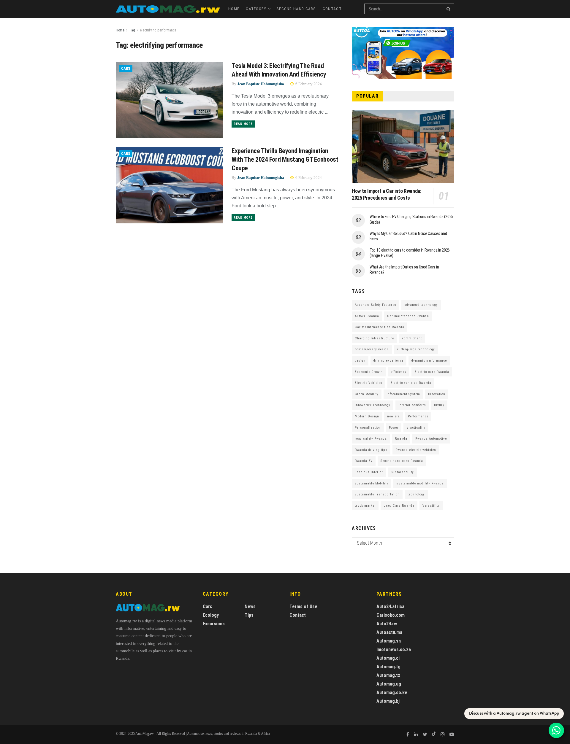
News (250, 606)
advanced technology (421, 305)
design (360, 361)
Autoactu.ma (389, 632)
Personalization (368, 428)
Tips (249, 615)
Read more (243, 124)
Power (393, 428)
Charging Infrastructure (374, 338)
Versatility (431, 506)
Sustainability (402, 472)
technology (416, 494)
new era (393, 416)
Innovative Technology (372, 405)
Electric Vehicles (368, 383)
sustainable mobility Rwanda (420, 483)
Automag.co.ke (391, 692)
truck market (365, 506)
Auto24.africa (390, 606)
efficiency (398, 372)
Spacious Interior (369, 472)
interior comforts (412, 405)
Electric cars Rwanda (431, 372)
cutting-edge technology (416, 349)
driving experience (388, 361)
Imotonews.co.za (393, 649)
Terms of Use (303, 606)
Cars (125, 68)
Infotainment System (403, 394)
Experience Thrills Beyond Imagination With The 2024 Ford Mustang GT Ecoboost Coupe (285, 159)
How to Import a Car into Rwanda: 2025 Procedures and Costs (386, 194)
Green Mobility (367, 394)
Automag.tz (388, 675)
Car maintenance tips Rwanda (379, 327)
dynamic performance (429, 361)
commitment (412, 338)
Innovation (436, 394)
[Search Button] (449, 9)
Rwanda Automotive (431, 439)
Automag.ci (388, 658)
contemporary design (372, 349)
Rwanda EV (364, 461)
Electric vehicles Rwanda (410, 383)
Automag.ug (388, 684)
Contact (332, 9)
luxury (439, 405)
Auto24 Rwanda (367, 316)
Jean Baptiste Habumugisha (260, 84)
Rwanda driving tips (371, 450)
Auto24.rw (386, 624)
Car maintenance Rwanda (408, 316)
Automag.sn (388, 641)
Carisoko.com (390, 615)
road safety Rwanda (371, 439)
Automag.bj (388, 701)
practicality (415, 428)
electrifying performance (158, 30)
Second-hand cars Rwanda (402, 461)
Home (233, 9)
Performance (418, 416)
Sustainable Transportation (377, 494)
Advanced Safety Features (375, 305)
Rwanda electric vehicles (415, 450)
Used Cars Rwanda (399, 506)
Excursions (214, 624)
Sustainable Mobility (371, 483)
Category (256, 9)
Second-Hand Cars (296, 9)
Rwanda (401, 439)
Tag (132, 30)
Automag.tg (388, 667)
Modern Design (367, 416)
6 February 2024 (308, 84)
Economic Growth (369, 372)
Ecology (211, 615)
